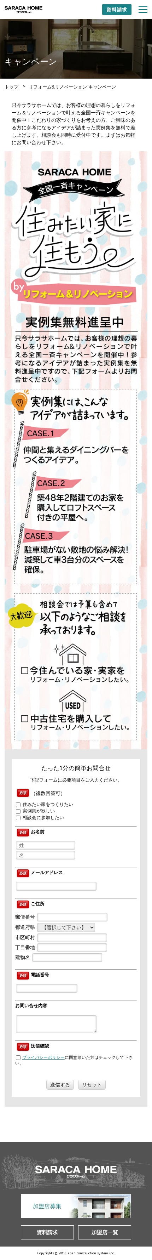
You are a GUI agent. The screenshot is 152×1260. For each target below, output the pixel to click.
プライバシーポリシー (43, 1057)
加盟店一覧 (105, 1232)
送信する (60, 1085)
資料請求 (116, 9)
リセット (92, 1085)
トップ (11, 87)
